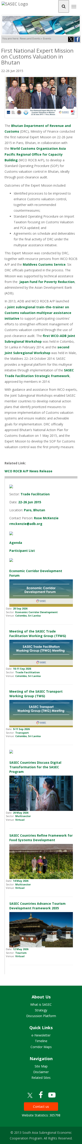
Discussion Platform (41, 1016)
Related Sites (41, 1077)
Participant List (22, 550)
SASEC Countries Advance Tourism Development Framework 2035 (37, 905)
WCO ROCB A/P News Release (28, 471)
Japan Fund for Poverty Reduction (46, 282)
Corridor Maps (41, 1047)
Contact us (41, 1106)
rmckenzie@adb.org (25, 524)
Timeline (41, 1041)
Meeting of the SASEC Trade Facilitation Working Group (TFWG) (37, 633)
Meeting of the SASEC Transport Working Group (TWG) (36, 693)
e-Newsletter (41, 1035)
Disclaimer (41, 1072)
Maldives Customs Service (44, 264)
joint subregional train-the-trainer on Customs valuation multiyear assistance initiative (38, 313)
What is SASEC (41, 1004)
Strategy (41, 1010)
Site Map (41, 1066)
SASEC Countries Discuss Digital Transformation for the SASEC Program (35, 767)
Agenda (15, 542)
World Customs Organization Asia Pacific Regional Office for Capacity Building (35, 154)
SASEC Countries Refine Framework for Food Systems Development (41, 837)
